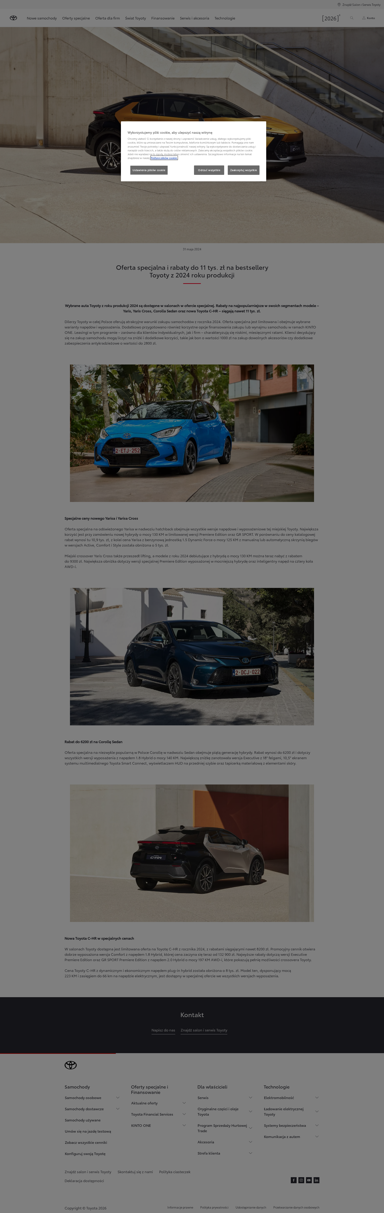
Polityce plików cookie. (164, 158)
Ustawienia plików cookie (149, 170)
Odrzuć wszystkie (209, 170)
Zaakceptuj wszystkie (243, 170)
